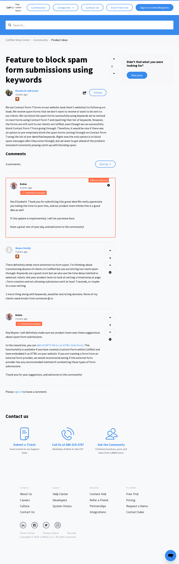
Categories (64, 7)
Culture (24, 506)
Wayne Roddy (23, 248)
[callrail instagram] (60, 525)
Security (71, 533)
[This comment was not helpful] (110, 265)
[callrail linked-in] (25, 525)
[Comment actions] (108, 185)
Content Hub (98, 494)
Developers (60, 500)
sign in (18, 391)
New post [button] (137, 75)
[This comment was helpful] (110, 250)
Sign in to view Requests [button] (154, 7)
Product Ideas (59, 40)
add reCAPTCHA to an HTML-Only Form (60, 345)
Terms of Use (27, 533)
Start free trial (119, 7)
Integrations (98, 512)
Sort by (104, 164)
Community (38, 7)
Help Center (60, 494)
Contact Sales (135, 512)
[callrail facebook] (37, 525)
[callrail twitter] (49, 525)
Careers (25, 500)
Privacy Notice (51, 533)
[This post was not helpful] (114, 73)
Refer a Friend (99, 500)
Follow (98, 92)
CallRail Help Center (18, 40)
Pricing (130, 500)
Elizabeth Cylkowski (26, 90)
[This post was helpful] (114, 59)
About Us (26, 494)
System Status (62, 506)
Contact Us (92, 7)
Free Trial (132, 494)
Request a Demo (137, 506)
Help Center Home (18, 7)
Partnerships (98, 506)
